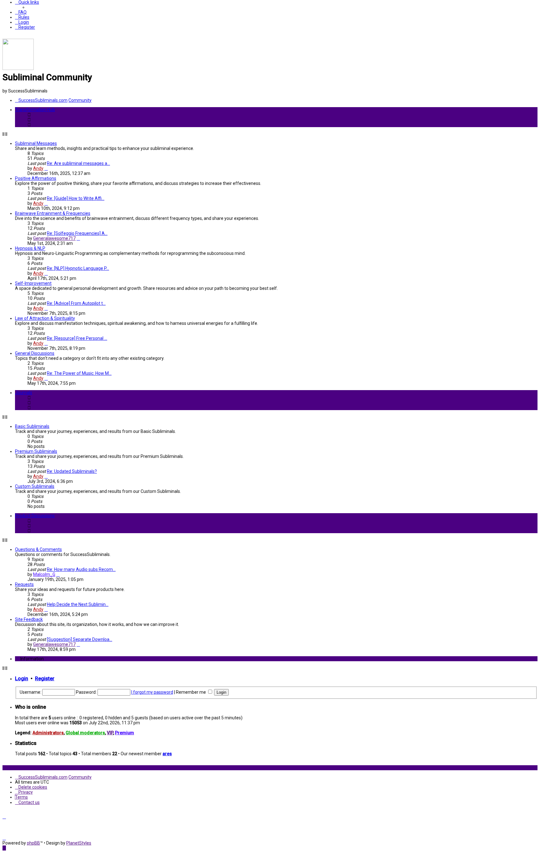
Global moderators (85, 732)
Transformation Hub (35, 109)
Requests (24, 584)
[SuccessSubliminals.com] (18, 68)
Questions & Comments (38, 549)
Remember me (191, 692)
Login (21, 679)
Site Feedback (29, 619)
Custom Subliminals (34, 486)
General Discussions (34, 353)
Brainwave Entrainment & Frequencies (52, 213)
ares (167, 753)
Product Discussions (35, 515)
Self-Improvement (33, 283)
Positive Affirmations (35, 178)
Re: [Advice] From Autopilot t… (76, 303)
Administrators (48, 732)
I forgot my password (152, 692)
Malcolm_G (44, 574)
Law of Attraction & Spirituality (45, 318)
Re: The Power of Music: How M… (79, 373)
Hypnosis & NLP (30, 248)
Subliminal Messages (36, 143)
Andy (38, 168)
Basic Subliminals (32, 426)
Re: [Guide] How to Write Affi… (75, 198)
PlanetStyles (78, 843)
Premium (124, 732)
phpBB (33, 843)
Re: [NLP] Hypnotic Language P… (78, 268)
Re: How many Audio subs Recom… (81, 569)
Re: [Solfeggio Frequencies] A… (77, 233)
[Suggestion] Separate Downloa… (79, 639)
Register (44, 679)
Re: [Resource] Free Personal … (77, 338)
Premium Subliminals (36, 451)
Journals (23, 392)
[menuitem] (21, 12)
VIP (110, 732)
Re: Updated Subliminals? (72, 471)
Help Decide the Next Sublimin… (77, 604)
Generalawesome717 (54, 238)
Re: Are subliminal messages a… (78, 163)
